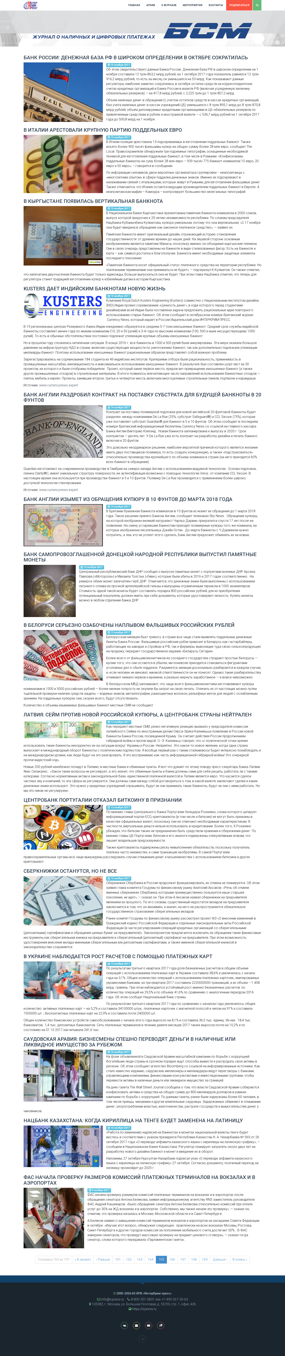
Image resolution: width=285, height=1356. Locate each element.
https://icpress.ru (144, 1309)
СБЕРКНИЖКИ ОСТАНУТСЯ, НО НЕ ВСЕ (70, 871)
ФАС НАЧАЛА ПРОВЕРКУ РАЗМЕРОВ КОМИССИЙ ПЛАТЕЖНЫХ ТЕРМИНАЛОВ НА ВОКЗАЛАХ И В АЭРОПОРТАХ (139, 1180)
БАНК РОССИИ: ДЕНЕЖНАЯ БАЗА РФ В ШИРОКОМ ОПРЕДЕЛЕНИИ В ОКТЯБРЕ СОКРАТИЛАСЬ (136, 58)
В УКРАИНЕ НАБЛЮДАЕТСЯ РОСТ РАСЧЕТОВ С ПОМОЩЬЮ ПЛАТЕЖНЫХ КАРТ (118, 956)
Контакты (216, 5)
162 (129, 1259)
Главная (134, 5)
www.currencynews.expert (58, 385)
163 (139, 1259)
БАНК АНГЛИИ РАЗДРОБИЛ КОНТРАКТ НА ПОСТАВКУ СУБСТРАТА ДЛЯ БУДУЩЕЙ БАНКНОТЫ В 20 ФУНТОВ (142, 397)
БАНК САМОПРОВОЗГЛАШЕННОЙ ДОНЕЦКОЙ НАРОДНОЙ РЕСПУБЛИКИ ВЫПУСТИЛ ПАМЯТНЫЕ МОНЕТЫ (140, 557)
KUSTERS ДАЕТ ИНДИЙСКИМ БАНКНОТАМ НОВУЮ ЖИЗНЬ (94, 289)
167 (183, 1259)
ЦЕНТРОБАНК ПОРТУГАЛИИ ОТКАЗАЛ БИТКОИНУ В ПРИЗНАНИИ (103, 800)
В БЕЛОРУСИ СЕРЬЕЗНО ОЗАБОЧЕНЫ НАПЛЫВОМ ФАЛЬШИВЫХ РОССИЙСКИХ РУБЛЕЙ (129, 625)
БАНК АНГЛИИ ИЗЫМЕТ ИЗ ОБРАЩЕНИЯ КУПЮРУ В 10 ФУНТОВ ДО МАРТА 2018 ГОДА (128, 499)
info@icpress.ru (112, 1299)
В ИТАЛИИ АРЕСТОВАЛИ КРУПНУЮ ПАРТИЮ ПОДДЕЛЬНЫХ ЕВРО (103, 130)
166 (172, 1259)
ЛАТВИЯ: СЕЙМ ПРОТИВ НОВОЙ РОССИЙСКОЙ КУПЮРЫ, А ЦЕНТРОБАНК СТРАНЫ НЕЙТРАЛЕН (138, 715)
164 (150, 1259)
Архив (150, 5)
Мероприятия (192, 5)
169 (205, 1259)
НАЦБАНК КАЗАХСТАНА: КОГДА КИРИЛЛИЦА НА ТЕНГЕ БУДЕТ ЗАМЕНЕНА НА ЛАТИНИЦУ (133, 1120)
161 (118, 1259)
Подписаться (239, 5)
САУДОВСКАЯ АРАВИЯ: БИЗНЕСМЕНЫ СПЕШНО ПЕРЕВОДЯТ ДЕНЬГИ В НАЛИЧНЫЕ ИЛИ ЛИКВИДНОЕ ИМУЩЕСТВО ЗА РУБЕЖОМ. (130, 1041)
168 (194, 1259)
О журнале (169, 5)
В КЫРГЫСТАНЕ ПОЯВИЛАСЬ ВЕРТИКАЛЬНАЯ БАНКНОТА (93, 201)
